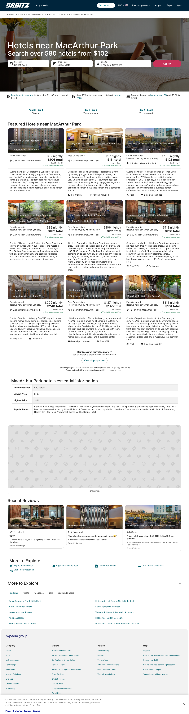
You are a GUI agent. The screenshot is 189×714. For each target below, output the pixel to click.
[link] (30, 566)
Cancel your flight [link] (150, 660)
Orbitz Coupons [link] (58, 679)
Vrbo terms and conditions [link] (108, 665)
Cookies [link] (100, 655)
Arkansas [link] (52, 14)
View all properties (94, 360)
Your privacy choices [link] (106, 674)
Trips (169, 5)
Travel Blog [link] (56, 693)
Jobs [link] (8, 655)
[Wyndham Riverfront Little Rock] (153, 311)
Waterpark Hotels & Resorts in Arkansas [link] (114, 612)
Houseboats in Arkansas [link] (20, 612)
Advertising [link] (10, 688)
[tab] (14, 593)
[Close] (184, 704)
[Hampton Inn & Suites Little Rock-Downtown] (36, 236)
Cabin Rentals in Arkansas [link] (107, 606)
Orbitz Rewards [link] (12, 684)
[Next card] (179, 111)
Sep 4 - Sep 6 (146, 110)
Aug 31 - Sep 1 (36, 110)
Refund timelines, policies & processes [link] (159, 665)
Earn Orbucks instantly (22, 95)
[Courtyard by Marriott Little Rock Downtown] (153, 236)
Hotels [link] (20, 14)
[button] (94, 583)
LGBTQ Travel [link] (57, 684)
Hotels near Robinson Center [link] (22, 623)
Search (167, 63)
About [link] (8, 650)
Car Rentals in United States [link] (63, 660)
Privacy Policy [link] (103, 650)
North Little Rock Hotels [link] (20, 606)
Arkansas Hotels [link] (16, 618)
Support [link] (146, 650)
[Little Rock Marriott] (94, 311)
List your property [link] (13, 660)
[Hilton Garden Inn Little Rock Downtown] (94, 236)
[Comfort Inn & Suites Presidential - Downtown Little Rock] (36, 163)
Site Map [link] (9, 679)
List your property (141, 5)
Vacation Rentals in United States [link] (65, 655)
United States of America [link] (36, 14)
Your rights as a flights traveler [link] (155, 674)
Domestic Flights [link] (58, 665)
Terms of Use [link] (102, 660)
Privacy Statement (14, 711)
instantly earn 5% (158, 95)
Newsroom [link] (10, 669)
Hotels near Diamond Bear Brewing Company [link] (117, 623)
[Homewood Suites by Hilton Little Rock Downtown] (153, 163)
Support (158, 5)
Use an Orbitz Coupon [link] (152, 669)
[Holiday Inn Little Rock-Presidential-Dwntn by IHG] (94, 163)
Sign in (180, 5)
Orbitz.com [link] (10, 14)
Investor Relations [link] (13, 674)
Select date (20, 64)
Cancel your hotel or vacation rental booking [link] (161, 655)
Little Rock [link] (63, 14)
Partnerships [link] (11, 665)
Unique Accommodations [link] (62, 688)
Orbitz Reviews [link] (58, 674)
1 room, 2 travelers (111, 64)
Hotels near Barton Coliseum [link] (109, 618)
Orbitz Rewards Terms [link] (106, 669)
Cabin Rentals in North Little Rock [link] (25, 601)
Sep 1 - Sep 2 (90, 110)
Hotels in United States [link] (61, 650)
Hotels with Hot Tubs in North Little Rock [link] (114, 601)
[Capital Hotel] (36, 311)
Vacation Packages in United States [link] (66, 669)
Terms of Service (32, 711)
